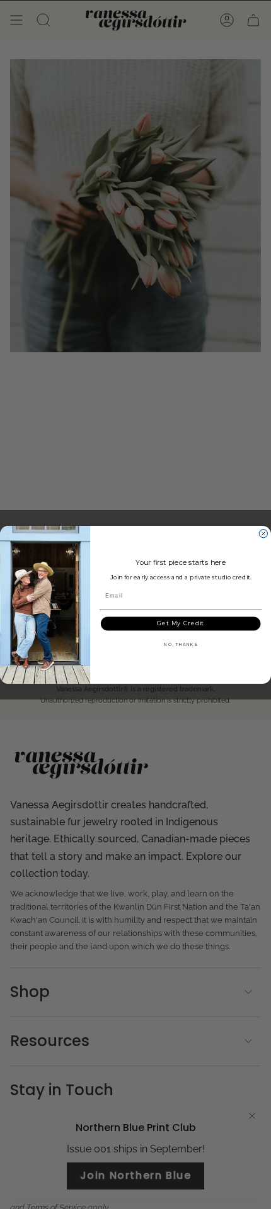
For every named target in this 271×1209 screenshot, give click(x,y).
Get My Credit (181, 623)
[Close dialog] (263, 533)
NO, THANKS (180, 644)
